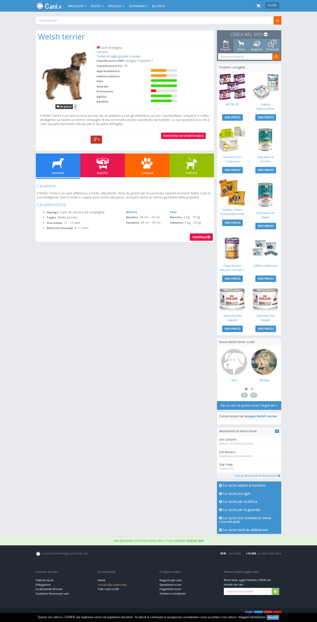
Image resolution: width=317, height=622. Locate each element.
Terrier (101, 52)
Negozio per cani (171, 580)
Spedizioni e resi (170, 585)
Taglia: (51, 217)
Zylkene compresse (266, 265)
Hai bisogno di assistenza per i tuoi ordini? (158, 541)
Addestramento (108, 76)
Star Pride (226, 464)
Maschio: (132, 217)
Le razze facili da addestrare (245, 529)
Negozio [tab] (226, 49)
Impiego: (53, 212)
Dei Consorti (228, 439)
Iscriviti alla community (112, 585)
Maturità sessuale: (60, 228)
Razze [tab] (241, 49)
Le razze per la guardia (241, 509)
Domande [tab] (272, 49)
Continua (200, 237)
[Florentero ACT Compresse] (232, 139)
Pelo (100, 81)
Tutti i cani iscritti (108, 589)
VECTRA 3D (232, 104)
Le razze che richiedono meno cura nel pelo (245, 520)
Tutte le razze (44, 580)
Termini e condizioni (173, 593)
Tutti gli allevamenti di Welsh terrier (256, 476)
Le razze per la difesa (239, 501)
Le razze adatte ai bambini (243, 485)
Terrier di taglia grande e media (118, 56)
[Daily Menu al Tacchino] (265, 139)
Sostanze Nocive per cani (52, 593)
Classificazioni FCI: (110, 66)
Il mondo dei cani (47, 572)
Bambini (102, 101)
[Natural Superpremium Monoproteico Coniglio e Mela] (265, 87)
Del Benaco (227, 452)
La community (107, 572)
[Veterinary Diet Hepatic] (232, 300)
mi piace (65, 106)
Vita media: (55, 223)
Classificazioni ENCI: (111, 61)
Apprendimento (108, 71)
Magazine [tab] (257, 49)
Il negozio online (170, 572)
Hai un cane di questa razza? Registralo (248, 405)
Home (101, 580)
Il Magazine (43, 585)
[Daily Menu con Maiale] (265, 194)
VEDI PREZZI (232, 117)
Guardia (102, 86)
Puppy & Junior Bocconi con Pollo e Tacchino (232, 270)
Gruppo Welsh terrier (261, 416)
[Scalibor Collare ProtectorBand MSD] (232, 192)
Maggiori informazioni (252, 617)
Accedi (272, 5)
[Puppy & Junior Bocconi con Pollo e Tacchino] (232, 248)
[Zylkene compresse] (265, 248)
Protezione (105, 91)
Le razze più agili (236, 493)
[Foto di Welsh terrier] (66, 73)
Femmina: (133, 223)
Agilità (101, 96)
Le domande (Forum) (49, 589)
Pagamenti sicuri (170, 589)
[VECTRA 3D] (232, 87)
